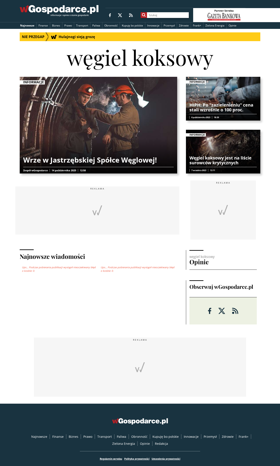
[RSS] (131, 15)
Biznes (56, 25)
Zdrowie (184, 25)
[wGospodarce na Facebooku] (109, 15)
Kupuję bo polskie (132, 25)
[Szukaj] (144, 15)
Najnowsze (27, 25)
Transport (82, 25)
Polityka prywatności (136, 458)
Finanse (43, 25)
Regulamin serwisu (111, 458)
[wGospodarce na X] (120, 15)
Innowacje (153, 25)
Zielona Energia (214, 25)
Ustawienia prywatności (166, 458)
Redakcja (161, 443)
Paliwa (96, 25)
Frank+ (197, 25)
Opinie (232, 25)
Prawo (68, 25)
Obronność (111, 25)
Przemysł (169, 25)
